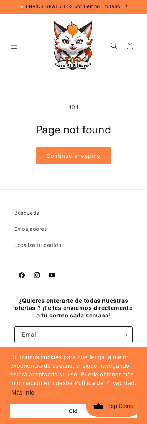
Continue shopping (73, 155)
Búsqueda (27, 213)
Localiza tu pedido (37, 245)
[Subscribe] (124, 334)
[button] (14, 46)
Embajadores (30, 229)
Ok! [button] (73, 411)
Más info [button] (23, 393)
